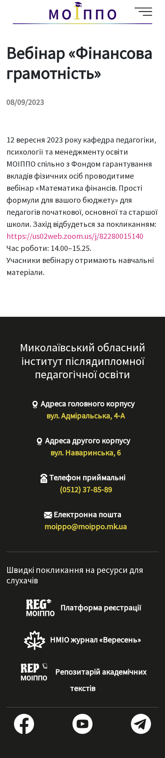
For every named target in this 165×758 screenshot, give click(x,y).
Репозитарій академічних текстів (100, 679)
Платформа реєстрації (100, 607)
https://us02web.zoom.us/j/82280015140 (75, 236)
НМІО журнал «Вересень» (94, 639)
